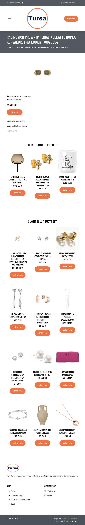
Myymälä (71, 19)
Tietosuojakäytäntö (60, 521)
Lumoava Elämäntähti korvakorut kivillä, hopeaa (42, 256)
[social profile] (22, 3)
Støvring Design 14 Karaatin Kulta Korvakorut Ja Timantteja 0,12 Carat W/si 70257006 (17, 259)
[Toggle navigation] (9, 18)
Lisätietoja (14, 112)
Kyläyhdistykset (17, 495)
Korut (19, 96)
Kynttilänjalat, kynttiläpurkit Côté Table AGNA (18, 179)
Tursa (13, 491)
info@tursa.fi (73, 3)
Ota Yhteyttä (64, 518)
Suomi (65, 3)
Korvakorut (26, 96)
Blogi (13, 504)
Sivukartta (73, 521)
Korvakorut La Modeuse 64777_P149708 (67, 317)
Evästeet (74, 518)
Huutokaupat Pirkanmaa (20, 500)
